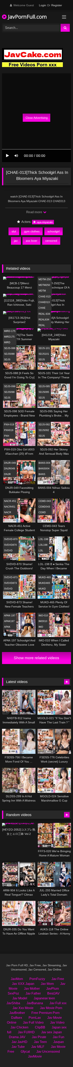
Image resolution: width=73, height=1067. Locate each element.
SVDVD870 (10, 544)
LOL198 (43, 544)
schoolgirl (53, 231)
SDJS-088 (9, 348)
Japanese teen (44, 998)
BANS (42, 474)
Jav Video (57, 1022)
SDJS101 (44, 354)
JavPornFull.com (26, 16)
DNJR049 (9, 468)
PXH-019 (9, 424)
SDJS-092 (44, 424)
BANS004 (44, 468)
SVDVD (8, 550)
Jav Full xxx (58, 1003)
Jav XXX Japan (23, 983)
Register (56, 5)
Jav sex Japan (51, 1032)
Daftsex (16, 1017)
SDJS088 (9, 354)
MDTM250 (44, 285)
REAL (42, 325)
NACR (7, 512)
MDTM (42, 290)
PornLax (35, 1017)
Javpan (58, 1042)
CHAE (42, 307)
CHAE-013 (44, 296)
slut (14, 231)
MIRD (7, 342)
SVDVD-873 (11, 577)
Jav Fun (58, 1037)
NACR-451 (10, 501)
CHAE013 (44, 302)
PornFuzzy (37, 979)
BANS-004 (44, 463)
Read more (34, 212)
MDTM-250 (45, 279)
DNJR (7, 474)
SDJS (7, 359)
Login (42, 5)
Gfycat (25, 1051)
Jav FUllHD (26, 1032)
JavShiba (13, 1003)
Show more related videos (36, 658)
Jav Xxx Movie (23, 1008)
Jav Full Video (33, 1022)
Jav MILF (37, 1046)
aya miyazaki (44, 221)
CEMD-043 (45, 501)
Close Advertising (37, 117)
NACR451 (9, 506)
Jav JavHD (19, 1042)
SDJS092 (44, 430)
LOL (41, 550)
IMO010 (43, 621)
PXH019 (8, 430)
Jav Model (19, 998)
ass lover (31, 240)
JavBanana (35, 1003)
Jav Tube (18, 1046)
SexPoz (13, 993)
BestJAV (53, 993)
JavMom (17, 979)
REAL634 (44, 319)
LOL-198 (43, 539)
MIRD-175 (9, 331)
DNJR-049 (10, 463)
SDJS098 (9, 392)
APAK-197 (9, 615)
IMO (41, 626)
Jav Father (33, 993)
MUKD (42, 588)
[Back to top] (60, 1055)
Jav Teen (40, 1042)
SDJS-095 (44, 386)
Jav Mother (32, 988)
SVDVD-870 (11, 539)
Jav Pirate (39, 1037)
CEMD (42, 512)
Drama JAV (17, 1037)
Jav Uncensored (48, 1051)
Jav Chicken (19, 1027)
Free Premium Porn (45, 1013)
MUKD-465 (45, 577)
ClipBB (40, 1027)
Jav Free (58, 979)
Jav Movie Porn (51, 1008)
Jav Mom (47, 983)
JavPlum (52, 988)
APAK (7, 626)
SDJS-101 (44, 348)
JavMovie (35, 1056)
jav (16, 240)
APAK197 (9, 621)
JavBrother (17, 1013)
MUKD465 (44, 583)
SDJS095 (44, 392)
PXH (6, 435)
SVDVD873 (10, 583)
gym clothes (32, 231)
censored (51, 240)
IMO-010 (43, 615)
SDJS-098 (9, 386)
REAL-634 (44, 314)
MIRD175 (9, 336)
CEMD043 (44, 506)
